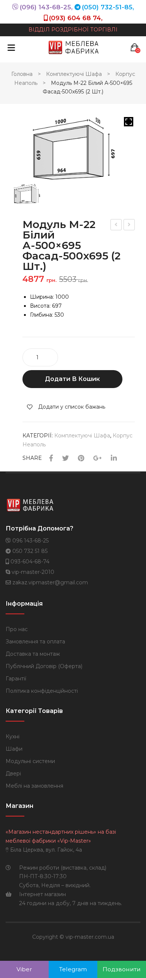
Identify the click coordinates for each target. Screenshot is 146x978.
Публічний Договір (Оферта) (44, 666)
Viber (24, 969)
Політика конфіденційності (42, 691)
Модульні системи (30, 761)
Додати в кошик (72, 378)
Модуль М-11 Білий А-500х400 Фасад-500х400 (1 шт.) (116, 225)
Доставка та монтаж (33, 654)
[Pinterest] (81, 458)
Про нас (17, 629)
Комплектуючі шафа (74, 74)
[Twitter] (65, 458)
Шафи (14, 748)
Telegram (73, 969)
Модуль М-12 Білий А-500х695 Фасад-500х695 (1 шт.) (129, 225)
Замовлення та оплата (35, 641)
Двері (13, 773)
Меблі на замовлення (34, 785)
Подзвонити (122, 969)
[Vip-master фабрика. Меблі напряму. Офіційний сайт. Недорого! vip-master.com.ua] (74, 47)
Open (11, 47)
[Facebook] (51, 458)
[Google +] (97, 458)
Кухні (12, 736)
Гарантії (16, 678)
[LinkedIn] (114, 458)
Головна (22, 74)
